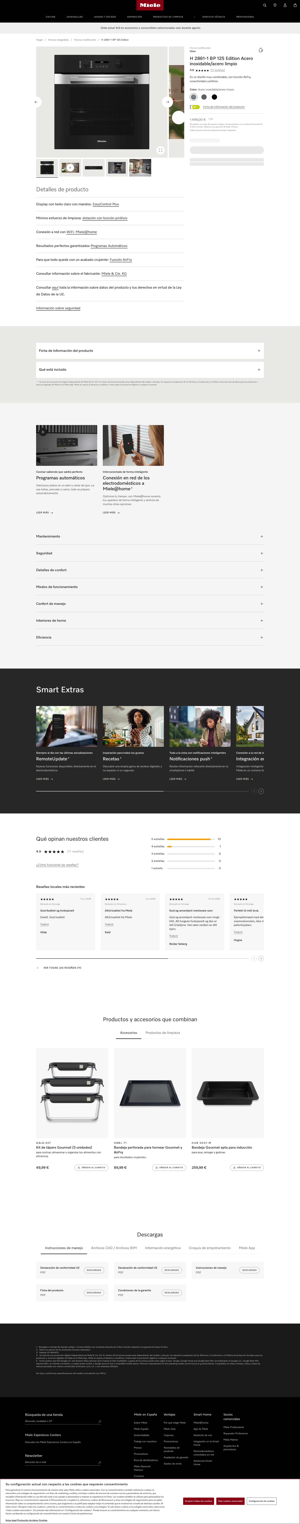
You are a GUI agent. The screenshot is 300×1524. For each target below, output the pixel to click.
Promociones (171, 1441)
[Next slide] (167, 102)
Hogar (39, 40)
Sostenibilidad (141, 1435)
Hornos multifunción (85, 40)
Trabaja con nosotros (145, 1441)
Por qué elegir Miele (175, 1423)
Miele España (141, 1429)
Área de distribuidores (146, 1460)
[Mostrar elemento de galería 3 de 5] (94, 168)
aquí (55, 287)
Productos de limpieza (168, 17)
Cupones (169, 1435)
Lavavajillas (74, 17)
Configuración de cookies (262, 1501)
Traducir (44, 924)
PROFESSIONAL (245, 17)
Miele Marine (230, 1440)
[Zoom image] (160, 150)
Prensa (137, 1448)
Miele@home (201, 1423)
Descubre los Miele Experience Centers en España (53, 1442)
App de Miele (201, 1429)
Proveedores (141, 1454)
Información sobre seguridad (58, 308)
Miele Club (170, 1429)
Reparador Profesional (235, 1433)
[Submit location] (99, 1422)
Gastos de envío (173, 1464)
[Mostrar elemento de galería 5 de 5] (140, 168)
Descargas (94, 1270)
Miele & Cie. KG (114, 273)
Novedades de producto (172, 1449)
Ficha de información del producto (224, 107)
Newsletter (33, 1456)
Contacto (139, 1476)
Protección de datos (27, 1520)
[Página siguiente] (261, 958)
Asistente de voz (203, 1435)
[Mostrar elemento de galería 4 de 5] (117, 168)
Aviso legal (11, 1520)
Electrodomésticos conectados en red (204, 1453)
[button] (193, 97)
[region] (110, 102)
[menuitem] (52, 16)
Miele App (247, 1248)
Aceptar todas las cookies (198, 1501)
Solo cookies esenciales (230, 1501)
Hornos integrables (58, 40)
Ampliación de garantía (176, 1457)
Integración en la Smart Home (206, 1443)
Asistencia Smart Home (203, 1463)
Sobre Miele (140, 1423)
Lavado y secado (105, 17)
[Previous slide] (36, 102)
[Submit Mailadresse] (99, 1463)
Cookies (43, 1520)
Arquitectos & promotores (231, 1448)
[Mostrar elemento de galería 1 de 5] (47, 168)
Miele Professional (233, 1427)
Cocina (50, 17)
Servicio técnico (213, 17)
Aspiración (134, 17)
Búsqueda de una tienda (44, 1415)
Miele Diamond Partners (142, 1468)
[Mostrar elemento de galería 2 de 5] (70, 168)
